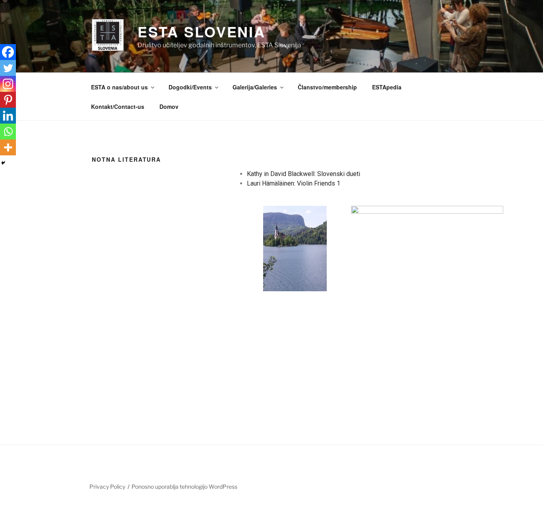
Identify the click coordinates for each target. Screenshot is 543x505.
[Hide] (3, 163)
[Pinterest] (8, 100)
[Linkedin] (8, 116)
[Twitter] (8, 68)
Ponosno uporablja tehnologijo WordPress (184, 486)
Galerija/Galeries (255, 87)
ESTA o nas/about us (119, 87)
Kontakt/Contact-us (117, 106)
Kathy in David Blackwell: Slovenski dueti (303, 174)
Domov (168, 106)
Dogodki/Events (190, 87)
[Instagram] (8, 84)
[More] (8, 147)
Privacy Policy (107, 486)
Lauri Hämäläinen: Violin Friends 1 (293, 183)
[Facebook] (8, 52)
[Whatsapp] (8, 131)
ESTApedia (386, 87)
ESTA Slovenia (202, 31)
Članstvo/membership (327, 87)
